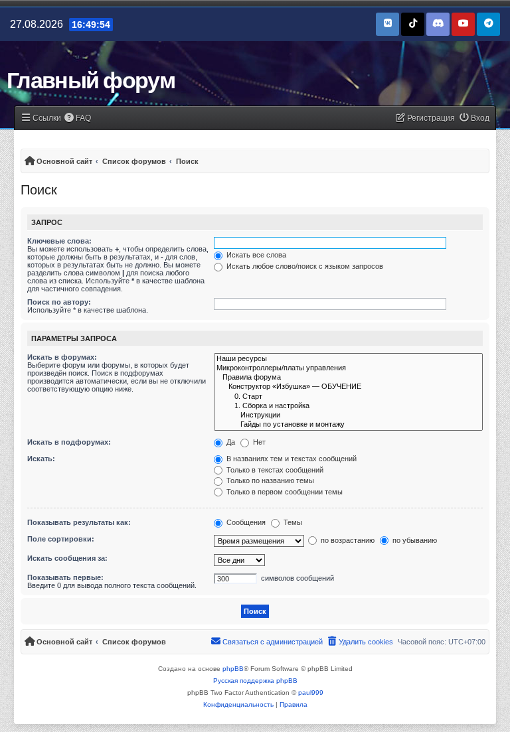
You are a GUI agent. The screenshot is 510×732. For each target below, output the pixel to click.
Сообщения (245, 522)
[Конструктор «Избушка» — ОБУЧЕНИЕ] (348, 387)
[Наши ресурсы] (348, 359)
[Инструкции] (348, 415)
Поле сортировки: (60, 539)
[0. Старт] (348, 397)
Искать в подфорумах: (69, 442)
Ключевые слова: (59, 241)
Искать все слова (255, 255)
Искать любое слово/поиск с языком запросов (303, 266)
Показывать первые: (65, 577)
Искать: (41, 459)
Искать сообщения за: (67, 558)
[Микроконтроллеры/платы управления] (348, 368)
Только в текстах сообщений (273, 470)
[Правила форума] (348, 377)
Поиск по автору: (59, 302)
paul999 (310, 692)
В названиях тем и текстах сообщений (290, 459)
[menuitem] (78, 118)
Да (229, 442)
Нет (258, 442)
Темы (292, 522)
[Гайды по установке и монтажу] (348, 424)
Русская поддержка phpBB (255, 680)
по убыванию (413, 540)
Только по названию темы (269, 480)
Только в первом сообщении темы (283, 492)
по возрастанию (347, 540)
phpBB (233, 668)
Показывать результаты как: (79, 522)
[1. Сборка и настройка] (348, 406)
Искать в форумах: (62, 357)
